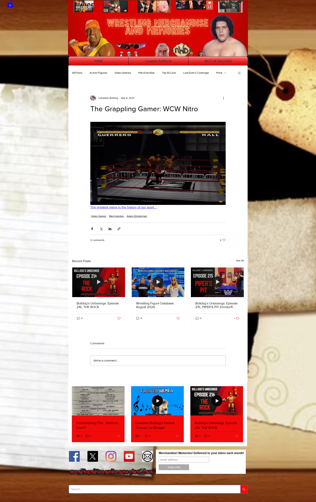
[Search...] (243, 489)
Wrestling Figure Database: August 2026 (155, 305)
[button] (10, 4)
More (219, 73)
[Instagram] (111, 456)
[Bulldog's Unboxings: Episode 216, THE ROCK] (98, 282)
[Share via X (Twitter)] (101, 229)
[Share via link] (119, 229)
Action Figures (98, 73)
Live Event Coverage (196, 73)
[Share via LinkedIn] (110, 229)
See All (240, 260)
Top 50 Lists (169, 73)
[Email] (147, 456)
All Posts (77, 73)
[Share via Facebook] (92, 229)
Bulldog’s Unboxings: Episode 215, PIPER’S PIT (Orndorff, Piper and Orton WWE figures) (216, 305)
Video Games (122, 73)
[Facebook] (74, 456)
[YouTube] (129, 456)
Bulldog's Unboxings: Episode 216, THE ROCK (98, 305)
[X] (92, 456)
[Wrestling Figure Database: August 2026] (158, 282)
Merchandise (146, 73)
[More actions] (223, 98)
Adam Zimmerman (137, 216)
